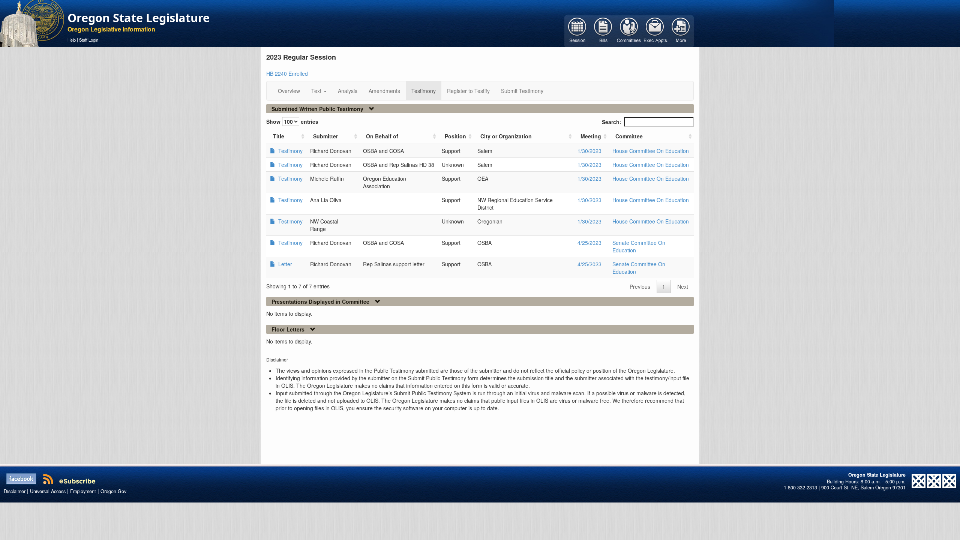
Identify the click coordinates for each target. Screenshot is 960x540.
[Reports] (681, 30)
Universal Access (48, 491)
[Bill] (603, 30)
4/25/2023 (590, 242)
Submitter (325, 136)
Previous (640, 286)
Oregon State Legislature (139, 17)
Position (455, 136)
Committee (629, 136)
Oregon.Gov (113, 491)
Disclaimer (15, 491)
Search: (611, 122)
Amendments (384, 90)
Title (278, 136)
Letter (284, 264)
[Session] (577, 30)
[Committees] (629, 30)
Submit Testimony (522, 90)
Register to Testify (468, 90)
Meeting (590, 136)
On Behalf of (382, 136)
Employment (83, 491)
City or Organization (506, 136)
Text (317, 90)
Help (72, 40)
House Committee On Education (650, 150)
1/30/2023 (590, 150)
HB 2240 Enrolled (287, 73)
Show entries (292, 121)
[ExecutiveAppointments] (655, 30)
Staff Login (88, 40)
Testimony (423, 90)
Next (682, 286)
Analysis (347, 90)
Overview (289, 90)
